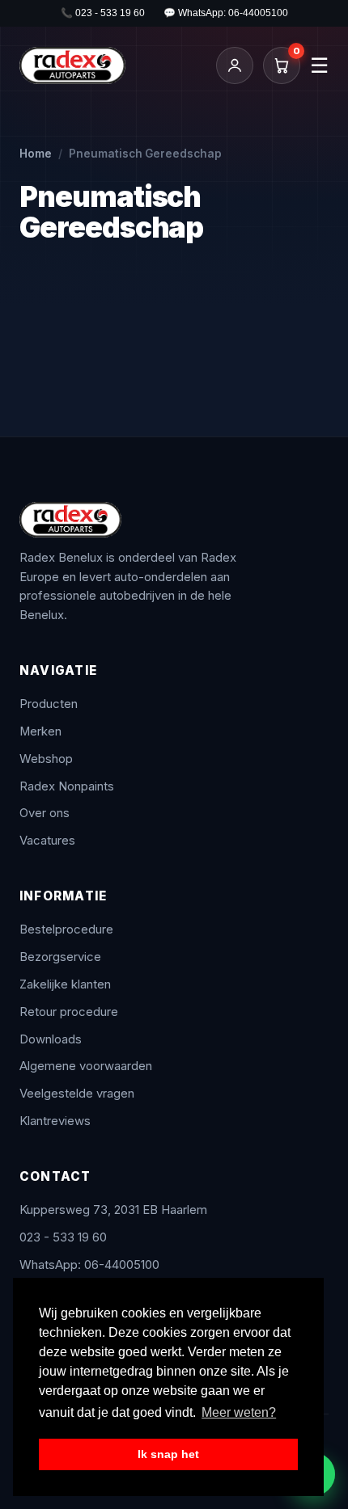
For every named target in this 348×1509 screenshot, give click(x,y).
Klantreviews (55, 1121)
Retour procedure (68, 1012)
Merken (40, 731)
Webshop (46, 759)
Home (35, 153)
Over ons (44, 813)
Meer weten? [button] (239, 1412)
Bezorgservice (60, 957)
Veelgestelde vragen (76, 1093)
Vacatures (47, 840)
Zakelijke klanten (65, 984)
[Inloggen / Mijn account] (234, 65)
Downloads (50, 1039)
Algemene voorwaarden (85, 1066)
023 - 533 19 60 (63, 1237)
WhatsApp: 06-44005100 (89, 1265)
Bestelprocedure (66, 929)
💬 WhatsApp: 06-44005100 (225, 13)
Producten (48, 704)
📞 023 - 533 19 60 (103, 13)
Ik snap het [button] (168, 1454)
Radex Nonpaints (66, 786)
